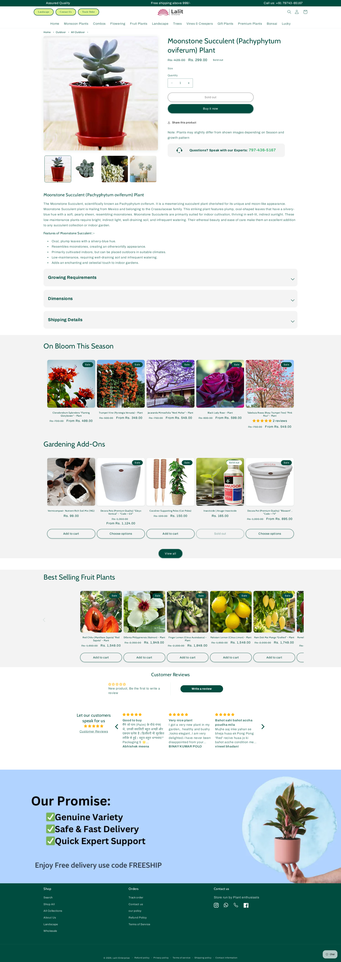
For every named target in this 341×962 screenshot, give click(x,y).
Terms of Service (139, 924)
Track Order (88, 11)
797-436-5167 (262, 150)
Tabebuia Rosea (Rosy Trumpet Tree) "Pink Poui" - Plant (269, 414)
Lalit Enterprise (121, 958)
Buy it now (210, 108)
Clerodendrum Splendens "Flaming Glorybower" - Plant (71, 414)
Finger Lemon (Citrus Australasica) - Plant (188, 639)
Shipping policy (203, 957)
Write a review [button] (202, 688)
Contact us (136, 904)
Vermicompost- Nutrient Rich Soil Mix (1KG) (71, 510)
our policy (135, 910)
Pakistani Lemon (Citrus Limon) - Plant (230, 637)
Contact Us (66, 11)
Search (48, 897)
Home (47, 32)
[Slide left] (44, 620)
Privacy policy (161, 957)
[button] (289, 12)
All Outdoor (78, 32)
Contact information (226, 957)
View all (170, 553)
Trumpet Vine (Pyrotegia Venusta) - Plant (121, 412)
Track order (136, 897)
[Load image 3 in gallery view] (114, 169)
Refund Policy (138, 917)
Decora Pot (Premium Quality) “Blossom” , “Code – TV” (269, 512)
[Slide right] (297, 620)
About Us (50, 917)
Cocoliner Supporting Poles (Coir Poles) (170, 510)
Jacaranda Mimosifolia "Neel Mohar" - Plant (170, 412)
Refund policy (142, 957)
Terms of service (181, 957)
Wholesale (50, 930)
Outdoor (61, 32)
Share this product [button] (184, 122)
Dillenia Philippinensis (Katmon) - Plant (144, 637)
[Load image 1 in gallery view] (58, 169)
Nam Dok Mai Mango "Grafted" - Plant (274, 637)
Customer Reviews (94, 731)
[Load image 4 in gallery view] (143, 169)
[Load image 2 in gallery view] (86, 169)
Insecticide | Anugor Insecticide (220, 510)
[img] (94, 726)
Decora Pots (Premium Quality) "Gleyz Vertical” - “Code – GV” (121, 512)
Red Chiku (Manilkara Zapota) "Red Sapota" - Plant (101, 639)
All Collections (53, 910)
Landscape (43, 11)
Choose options (121, 533)
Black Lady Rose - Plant (220, 412)
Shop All (49, 904)
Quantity (173, 75)
